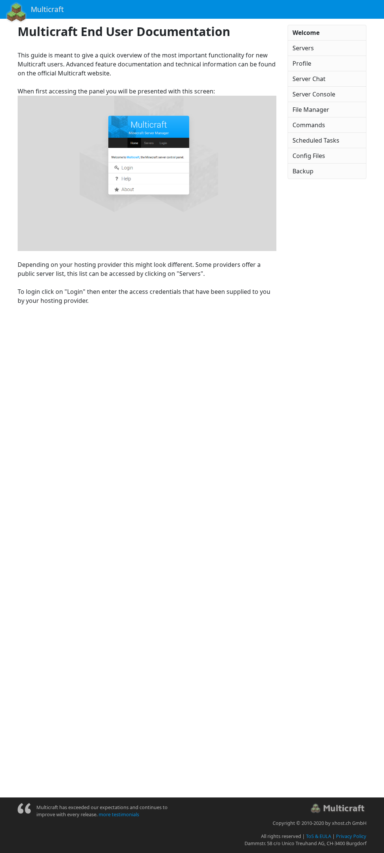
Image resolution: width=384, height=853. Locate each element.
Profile (301, 63)
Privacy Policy (351, 836)
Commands (308, 125)
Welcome (306, 33)
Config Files (308, 156)
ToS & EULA (318, 836)
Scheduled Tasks (315, 140)
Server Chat (309, 79)
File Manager (310, 109)
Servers (303, 48)
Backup (303, 171)
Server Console (313, 94)
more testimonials (119, 814)
